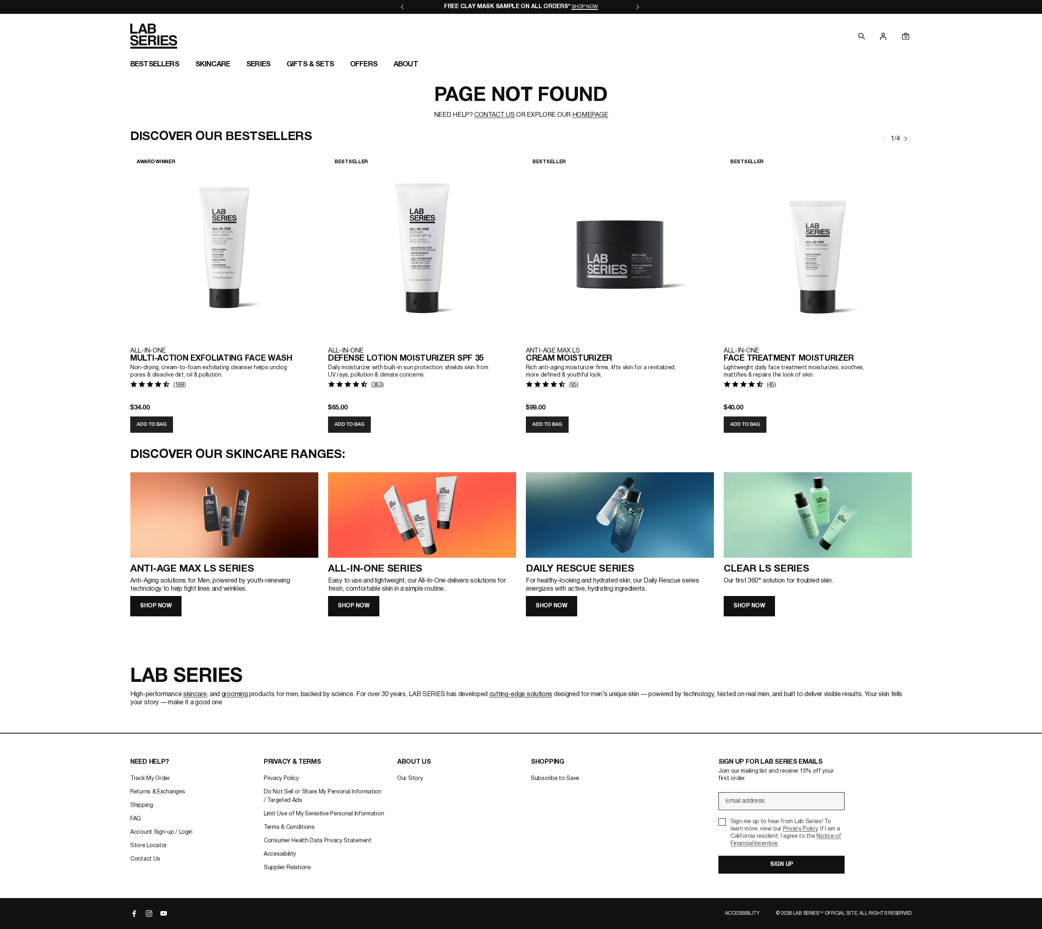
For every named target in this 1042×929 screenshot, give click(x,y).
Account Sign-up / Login (161, 832)
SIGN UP (781, 864)
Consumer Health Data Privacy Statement (318, 841)
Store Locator (148, 845)
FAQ (135, 819)
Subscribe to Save (555, 778)
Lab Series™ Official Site (825, 913)
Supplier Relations (287, 867)
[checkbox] (781, 833)
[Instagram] (149, 913)
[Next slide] (906, 139)
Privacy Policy (281, 778)
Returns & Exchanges (157, 792)
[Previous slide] (885, 139)
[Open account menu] (883, 36)
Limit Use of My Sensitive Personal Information (324, 814)
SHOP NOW (156, 606)
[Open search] (862, 36)
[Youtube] (164, 913)
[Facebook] (134, 913)
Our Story (409, 778)
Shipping (141, 805)
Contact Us (145, 859)
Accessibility (280, 854)
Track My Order (150, 778)
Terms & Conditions (289, 827)
